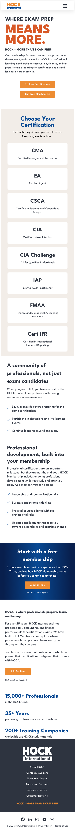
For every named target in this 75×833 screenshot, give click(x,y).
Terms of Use (61, 826)
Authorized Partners (37, 784)
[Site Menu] (64, 6)
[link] (38, 154)
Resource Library (37, 778)
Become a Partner (37, 790)
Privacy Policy (45, 826)
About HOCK (37, 767)
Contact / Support (37, 773)
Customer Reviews (37, 796)
